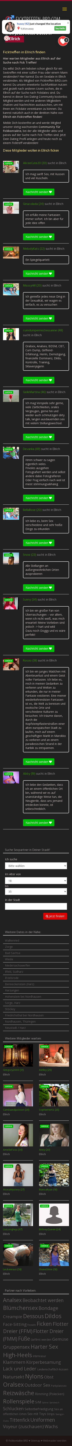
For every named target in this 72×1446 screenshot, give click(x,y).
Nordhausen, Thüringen (20, 1021)
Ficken (44, 1323)
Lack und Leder (19, 1368)
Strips (51, 1414)
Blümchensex (20, 1307)
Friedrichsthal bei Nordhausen (24, 1015)
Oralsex (13, 1384)
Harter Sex (44, 1346)
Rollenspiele (18, 1401)
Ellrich (62, 163)
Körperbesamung (43, 1362)
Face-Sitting (15, 1324)
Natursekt (13, 1377)
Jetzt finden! (56, 916)
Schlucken (13, 1408)
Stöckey (10, 1009)
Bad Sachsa (12, 953)
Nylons (34, 1376)
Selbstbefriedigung (39, 1409)
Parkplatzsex (59, 1385)
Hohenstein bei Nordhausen (23, 996)
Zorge (9, 947)
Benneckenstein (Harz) (19, 984)
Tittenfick (20, 1420)
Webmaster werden (54, 1440)
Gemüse (60, 1339)
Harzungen (12, 990)
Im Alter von (13, 874)
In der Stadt (12, 900)
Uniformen (42, 1419)
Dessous (33, 1316)
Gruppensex (16, 1347)
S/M (38, 1402)
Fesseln (31, 1325)
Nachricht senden (37, 192)
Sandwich (54, 1402)
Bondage (48, 1308)
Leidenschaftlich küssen (52, 1369)
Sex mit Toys (36, 1414)
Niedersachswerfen (17, 965)
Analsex (12, 1300)
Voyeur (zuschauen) (23, 1426)
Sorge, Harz (12, 1003)
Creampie (12, 1316)
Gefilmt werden (41, 1339)
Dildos (53, 1316)
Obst (49, 1377)
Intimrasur (39, 1356)
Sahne (45, 1402)
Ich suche (11, 859)
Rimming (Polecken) (49, 1394)
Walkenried (12, 940)
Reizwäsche (18, 1393)
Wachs (51, 1426)
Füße (24, 1338)
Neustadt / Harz (15, 1028)
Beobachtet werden (43, 1300)
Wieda (9, 959)
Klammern (14, 1362)
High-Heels (17, 1355)
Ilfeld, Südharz (14, 972)
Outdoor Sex (37, 1385)
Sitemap (35, 1440)
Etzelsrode (12, 978)
